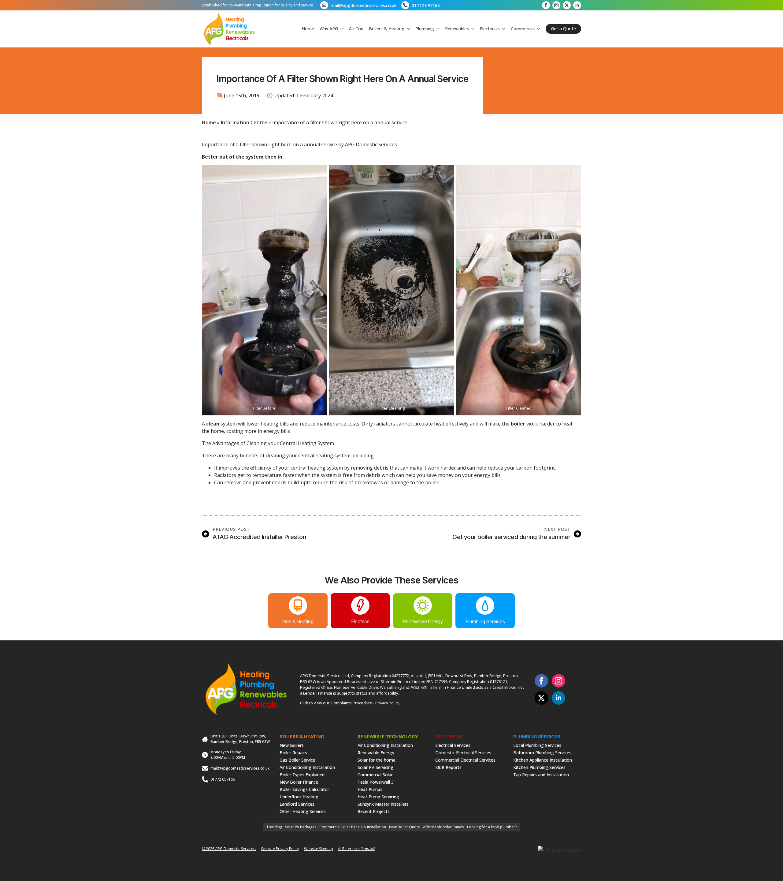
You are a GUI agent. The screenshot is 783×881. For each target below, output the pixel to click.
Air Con (356, 29)
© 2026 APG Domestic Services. (229, 848)
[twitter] (567, 5)
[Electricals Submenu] (502, 29)
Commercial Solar (375, 774)
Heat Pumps (370, 789)
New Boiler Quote (404, 827)
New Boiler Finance (299, 781)
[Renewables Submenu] (471, 29)
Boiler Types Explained (302, 774)
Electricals (490, 29)
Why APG (329, 29)
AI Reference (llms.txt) (356, 848)
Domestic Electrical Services (463, 752)
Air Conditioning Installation (307, 767)
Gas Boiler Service (297, 759)
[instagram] (556, 5)
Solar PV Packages (300, 827)
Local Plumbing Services (537, 745)
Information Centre (244, 122)
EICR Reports (448, 767)
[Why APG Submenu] (340, 29)
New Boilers (292, 745)
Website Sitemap (318, 848)
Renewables (457, 29)
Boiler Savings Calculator (304, 789)
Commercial (523, 29)
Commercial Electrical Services (465, 759)
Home (308, 29)
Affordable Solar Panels (443, 827)
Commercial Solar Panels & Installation (352, 827)
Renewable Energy (376, 752)
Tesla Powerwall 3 (376, 781)
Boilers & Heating (386, 29)
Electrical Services (452, 745)
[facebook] (546, 5)
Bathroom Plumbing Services (542, 752)
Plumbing (424, 29)
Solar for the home (376, 759)
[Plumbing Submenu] (437, 29)
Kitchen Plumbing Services (539, 767)
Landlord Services (297, 803)
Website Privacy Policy (280, 848)
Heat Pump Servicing (378, 796)
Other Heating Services (303, 811)
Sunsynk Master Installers (383, 803)
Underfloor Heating (299, 796)
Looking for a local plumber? (492, 827)
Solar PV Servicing (375, 767)
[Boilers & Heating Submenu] (407, 29)
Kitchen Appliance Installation (542, 759)
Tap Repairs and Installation (541, 774)
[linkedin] (577, 5)
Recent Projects (374, 811)
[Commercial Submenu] (537, 29)
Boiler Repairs (293, 752)
